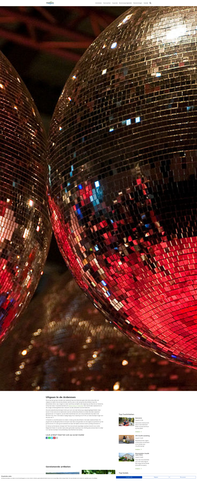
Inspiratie (115, 3)
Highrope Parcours (100, 14)
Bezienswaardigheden (125, 3)
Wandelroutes (123, 6)
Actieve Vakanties (117, 6)
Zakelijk (146, 3)
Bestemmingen (137, 3)
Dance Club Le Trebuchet (75, 406)
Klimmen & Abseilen (101, 17)
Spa (134, 14)
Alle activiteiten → (100, 22)
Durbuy (135, 6)
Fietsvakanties (116, 8)
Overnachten (107, 3)
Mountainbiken (99, 12)
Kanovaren (98, 6)
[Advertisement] (80, 453)
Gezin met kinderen (117, 13)
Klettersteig (98, 19)
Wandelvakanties (117, 10)
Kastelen (121, 10)
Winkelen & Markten (125, 20)
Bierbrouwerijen (124, 13)
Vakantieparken (107, 13)
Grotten (121, 15)
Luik (134, 12)
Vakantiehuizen (107, 10)
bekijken (137, 431)
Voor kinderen (123, 18)
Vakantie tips (116, 15)
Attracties (122, 8)
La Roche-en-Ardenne (137, 9)
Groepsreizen (147, 8)
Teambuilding (148, 6)
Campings (106, 6)
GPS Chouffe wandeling (99, 9)
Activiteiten (98, 3)
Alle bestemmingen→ (138, 22)
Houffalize (136, 19)
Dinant (135, 17)
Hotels (105, 8)
